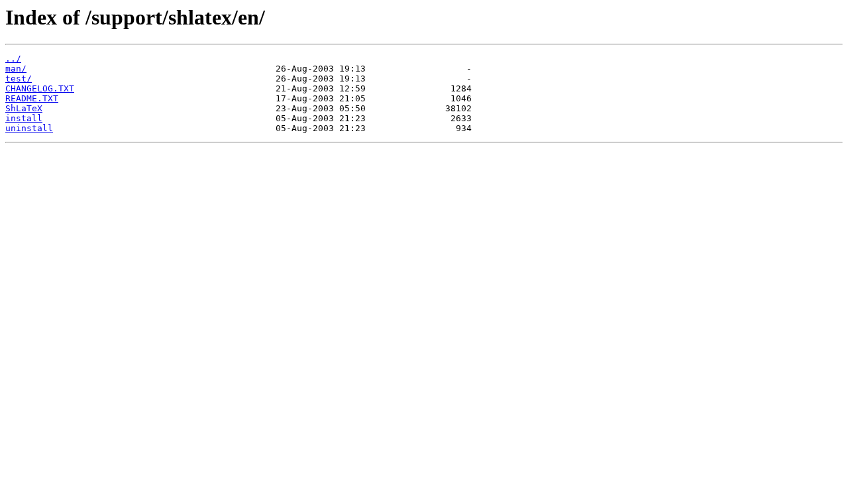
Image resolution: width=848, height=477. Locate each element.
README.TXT (31, 98)
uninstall (29, 128)
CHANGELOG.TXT (39, 88)
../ (13, 59)
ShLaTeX (23, 108)
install (23, 118)
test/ (18, 78)
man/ (15, 69)
